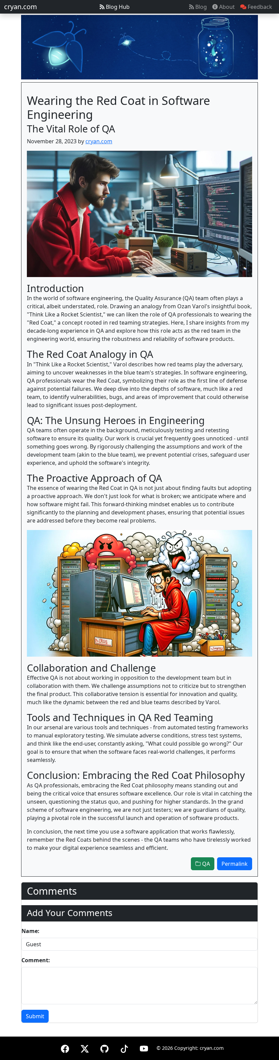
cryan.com (20, 6)
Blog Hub (117, 7)
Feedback (259, 7)
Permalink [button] (234, 863)
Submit (35, 1016)
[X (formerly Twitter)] (85, 1047)
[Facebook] (65, 1047)
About (226, 7)
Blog (200, 7)
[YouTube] (144, 1047)
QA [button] (205, 863)
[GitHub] (104, 1047)
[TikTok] (124, 1047)
